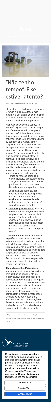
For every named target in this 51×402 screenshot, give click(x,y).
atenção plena (34, 315)
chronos (8, 318)
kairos (19, 318)
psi (36, 318)
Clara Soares (14, 103)
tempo (8, 321)
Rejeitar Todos (25, 388)
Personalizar (25, 382)
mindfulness (31, 318)
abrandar (18, 315)
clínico (14, 318)
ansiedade (25, 315)
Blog (8, 315)
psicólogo (41, 318)
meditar (23, 318)
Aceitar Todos (25, 394)
